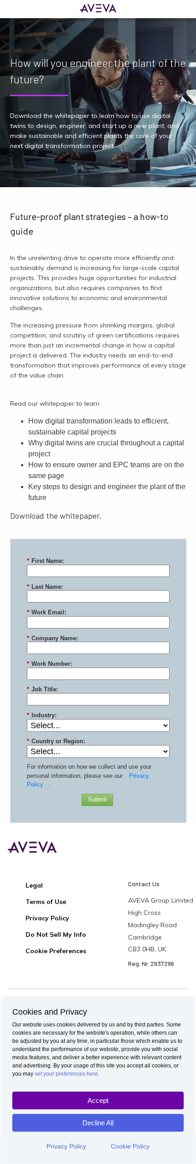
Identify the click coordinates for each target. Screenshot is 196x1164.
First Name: (45, 560)
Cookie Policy (130, 1146)
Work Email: (46, 612)
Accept (98, 1100)
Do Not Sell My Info (56, 934)
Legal (34, 885)
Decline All (98, 1123)
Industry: (42, 715)
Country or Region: (56, 741)
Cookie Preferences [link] (56, 951)
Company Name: (52, 638)
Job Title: (42, 689)
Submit (97, 799)
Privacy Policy (66, 1146)
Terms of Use (46, 902)
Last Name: (45, 586)
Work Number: (49, 663)
